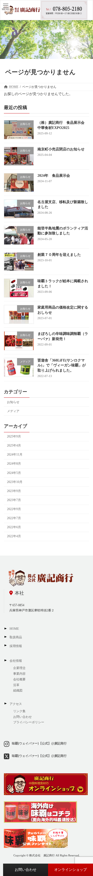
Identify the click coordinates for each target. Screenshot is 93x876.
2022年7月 (14, 518)
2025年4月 (14, 445)
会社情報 (16, 661)
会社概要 (19, 679)
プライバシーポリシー (28, 722)
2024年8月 (14, 463)
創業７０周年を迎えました (59, 255)
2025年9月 (14, 436)
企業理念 (19, 668)
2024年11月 (14, 454)
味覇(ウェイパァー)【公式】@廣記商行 (39, 743)
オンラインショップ (70, 870)
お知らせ (13, 402)
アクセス (16, 704)
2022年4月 (14, 536)
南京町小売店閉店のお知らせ (60, 149)
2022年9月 (14, 509)
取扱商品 (16, 637)
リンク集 (19, 711)
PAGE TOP (85, 844)
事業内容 (19, 673)
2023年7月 (14, 500)
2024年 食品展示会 (53, 175)
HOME (14, 629)
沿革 (16, 685)
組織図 (18, 690)
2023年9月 (14, 491)
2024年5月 (14, 472)
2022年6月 (14, 527)
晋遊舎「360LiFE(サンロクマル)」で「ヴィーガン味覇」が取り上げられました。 (61, 365)
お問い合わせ (25, 870)
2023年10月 (14, 482)
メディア (13, 411)
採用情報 (16, 646)
